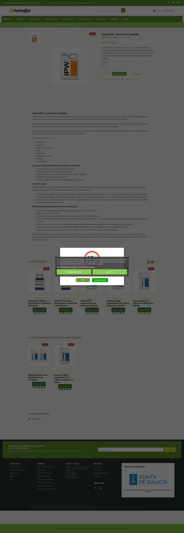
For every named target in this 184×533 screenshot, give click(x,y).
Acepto (110, 272)
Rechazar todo (74, 272)
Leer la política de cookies (67, 267)
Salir (83, 280)
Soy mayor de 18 (100, 280)
